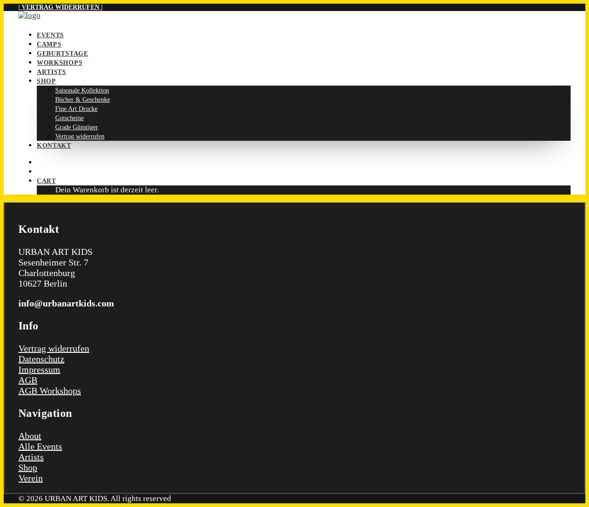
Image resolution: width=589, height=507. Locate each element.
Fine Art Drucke (76, 108)
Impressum (39, 369)
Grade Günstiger (76, 127)
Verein (30, 478)
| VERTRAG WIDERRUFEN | (60, 7)
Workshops (59, 62)
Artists (51, 72)
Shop (46, 81)
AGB (27, 380)
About (29, 436)
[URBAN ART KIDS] (294, 17)
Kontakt (54, 145)
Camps (49, 44)
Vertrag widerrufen (79, 136)
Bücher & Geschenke (82, 99)
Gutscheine (69, 118)
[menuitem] (304, 35)
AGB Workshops (49, 391)
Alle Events (40, 446)
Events (50, 35)
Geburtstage (62, 53)
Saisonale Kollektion (82, 90)
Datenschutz (41, 359)
